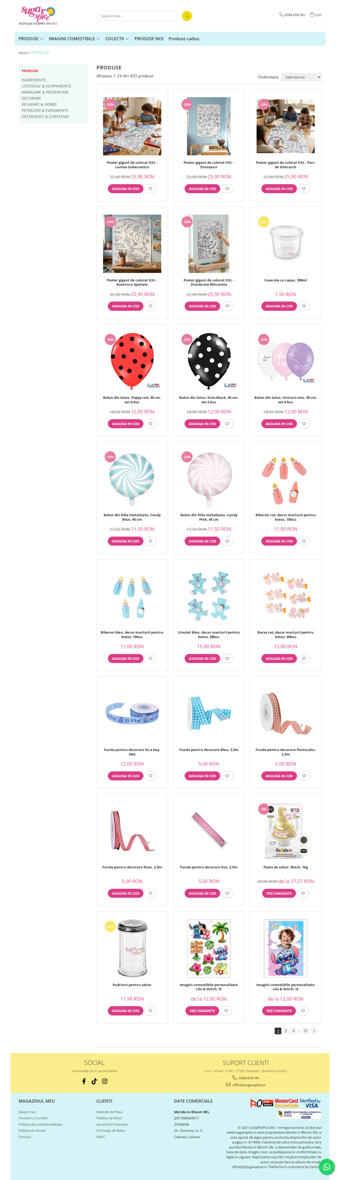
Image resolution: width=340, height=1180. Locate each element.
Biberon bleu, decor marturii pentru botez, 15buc (132, 634)
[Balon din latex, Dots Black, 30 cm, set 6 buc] (208, 361)
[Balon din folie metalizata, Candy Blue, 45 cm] (132, 478)
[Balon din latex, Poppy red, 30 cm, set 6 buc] (132, 361)
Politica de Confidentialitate (40, 1124)
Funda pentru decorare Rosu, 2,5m (132, 867)
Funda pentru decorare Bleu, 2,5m (209, 750)
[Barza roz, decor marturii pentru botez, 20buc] (285, 596)
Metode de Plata (109, 1112)
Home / (24, 53)
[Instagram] (104, 1081)
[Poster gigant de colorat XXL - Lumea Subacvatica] (132, 126)
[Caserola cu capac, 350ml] (285, 243)
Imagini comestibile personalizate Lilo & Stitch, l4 (285, 987)
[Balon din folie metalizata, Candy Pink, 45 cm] (208, 478)
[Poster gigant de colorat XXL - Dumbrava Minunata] (208, 243)
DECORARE (31, 98)
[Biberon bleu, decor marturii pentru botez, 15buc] (132, 596)
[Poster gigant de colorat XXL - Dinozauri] (208, 126)
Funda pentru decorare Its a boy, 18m (132, 752)
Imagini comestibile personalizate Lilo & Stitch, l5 (209, 987)
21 (306, 1030)
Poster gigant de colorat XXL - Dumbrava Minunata (209, 282)
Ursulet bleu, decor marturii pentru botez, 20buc (209, 634)
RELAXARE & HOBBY (39, 104)
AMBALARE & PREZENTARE (45, 92)
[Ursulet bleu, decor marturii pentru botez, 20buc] (208, 596)
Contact (25, 1136)
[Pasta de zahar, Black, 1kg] (285, 830)
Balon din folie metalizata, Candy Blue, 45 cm (132, 517)
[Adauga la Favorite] (150, 188)
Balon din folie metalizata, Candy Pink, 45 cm (208, 517)
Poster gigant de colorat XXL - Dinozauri (209, 164)
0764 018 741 (248, 1078)
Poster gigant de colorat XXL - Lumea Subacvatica (132, 164)
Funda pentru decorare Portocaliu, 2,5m (286, 752)
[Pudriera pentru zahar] (132, 948)
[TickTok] (94, 1081)
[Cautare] (187, 16)
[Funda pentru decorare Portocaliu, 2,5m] (285, 713)
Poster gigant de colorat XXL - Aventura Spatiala (132, 282)
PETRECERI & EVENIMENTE (45, 110)
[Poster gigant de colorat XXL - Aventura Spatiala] (132, 243)
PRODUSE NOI (149, 39)
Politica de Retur (109, 1118)
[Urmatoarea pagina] (314, 1031)
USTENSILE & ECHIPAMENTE (46, 86)
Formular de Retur (110, 1130)
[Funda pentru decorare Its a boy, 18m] (132, 713)
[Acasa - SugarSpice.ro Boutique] (45, 16)
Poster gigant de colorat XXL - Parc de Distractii (285, 164)
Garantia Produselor (112, 1124)
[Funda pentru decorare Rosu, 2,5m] (132, 830)
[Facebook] (84, 1081)
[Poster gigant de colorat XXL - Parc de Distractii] (285, 126)
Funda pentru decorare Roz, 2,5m (208, 867)
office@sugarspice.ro (249, 1084)
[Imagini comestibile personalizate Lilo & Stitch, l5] (208, 948)
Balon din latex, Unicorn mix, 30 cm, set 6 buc (285, 399)
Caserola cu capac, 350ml (285, 280)
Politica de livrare (32, 1130)
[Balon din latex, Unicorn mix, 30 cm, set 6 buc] (285, 361)
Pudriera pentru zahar (132, 985)
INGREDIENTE (34, 79)
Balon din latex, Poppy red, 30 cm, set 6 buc (132, 399)
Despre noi (27, 1112)
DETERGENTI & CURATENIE (45, 116)
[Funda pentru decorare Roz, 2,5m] (208, 830)
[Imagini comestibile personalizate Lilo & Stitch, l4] (285, 948)
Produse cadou (184, 39)
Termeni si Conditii (33, 1118)
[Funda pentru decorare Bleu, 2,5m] (208, 713)
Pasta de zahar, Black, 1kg (286, 867)
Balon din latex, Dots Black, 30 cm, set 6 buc (209, 399)
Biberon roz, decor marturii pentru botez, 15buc (286, 517)
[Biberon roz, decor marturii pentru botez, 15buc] (285, 478)
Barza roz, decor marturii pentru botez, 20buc (285, 634)
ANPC (100, 1136)
